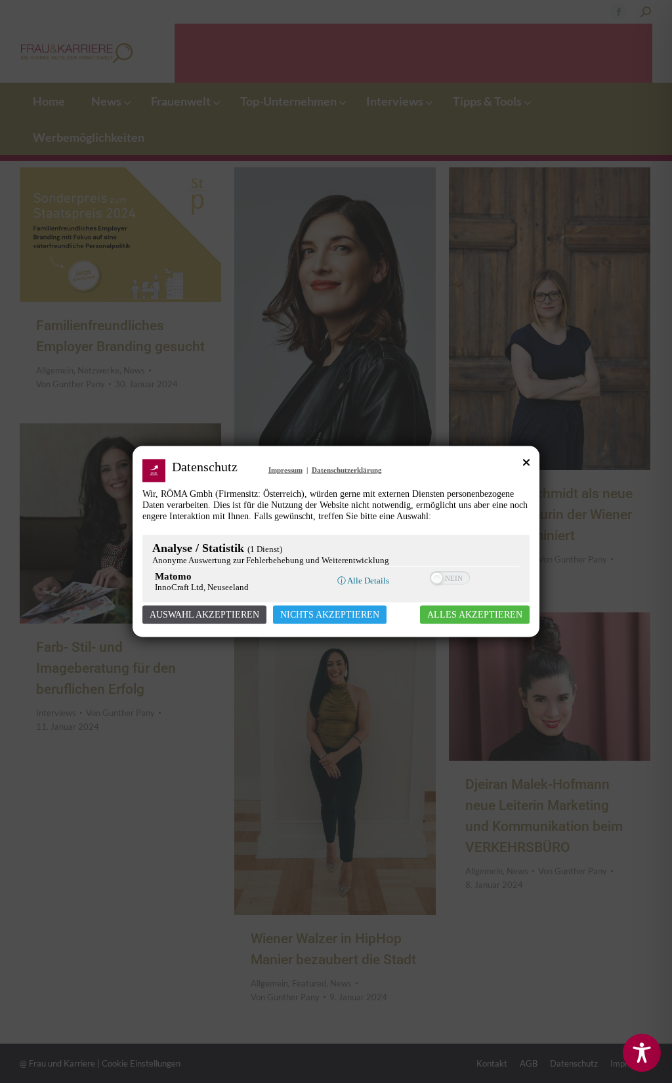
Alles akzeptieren (474, 615)
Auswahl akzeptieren (204, 615)
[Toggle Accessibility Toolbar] (641, 1052)
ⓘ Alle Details (363, 580)
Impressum (285, 470)
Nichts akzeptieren (329, 615)
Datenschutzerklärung (347, 470)
